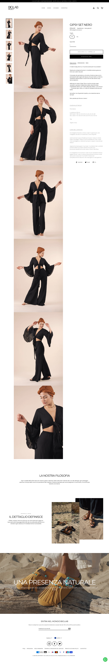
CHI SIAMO (56, 8)
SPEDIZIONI (81, 63)
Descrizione (73, 63)
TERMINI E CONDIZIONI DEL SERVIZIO (54, 648)
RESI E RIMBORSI (38, 648)
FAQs (24, 648)
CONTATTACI (64, 8)
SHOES (49, 8)
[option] (54, 583)
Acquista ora (86, 56)
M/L (77, 36)
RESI (87, 63)
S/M (72, 36)
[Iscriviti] (69, 628)
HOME (43, 8)
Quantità (72, 42)
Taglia (71, 33)
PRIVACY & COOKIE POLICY (72, 648)
